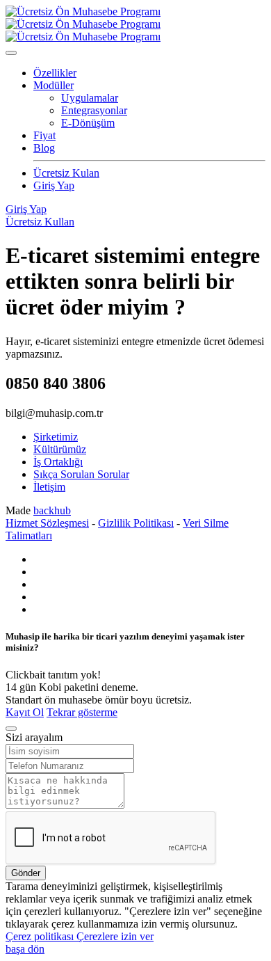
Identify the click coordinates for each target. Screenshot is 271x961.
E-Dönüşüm (88, 123)
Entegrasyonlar (94, 110)
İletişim (49, 487)
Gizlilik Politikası (136, 523)
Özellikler (54, 73)
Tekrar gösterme (82, 712)
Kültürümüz (59, 449)
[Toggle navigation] (11, 53)
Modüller (53, 85)
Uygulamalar (89, 98)
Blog (44, 148)
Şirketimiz (55, 437)
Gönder (25, 873)
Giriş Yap (53, 185)
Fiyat (44, 135)
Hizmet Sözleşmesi (47, 523)
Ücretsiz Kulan (66, 173)
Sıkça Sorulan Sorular (81, 474)
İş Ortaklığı (58, 462)
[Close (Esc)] (11, 728)
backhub (52, 510)
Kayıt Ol (25, 712)
